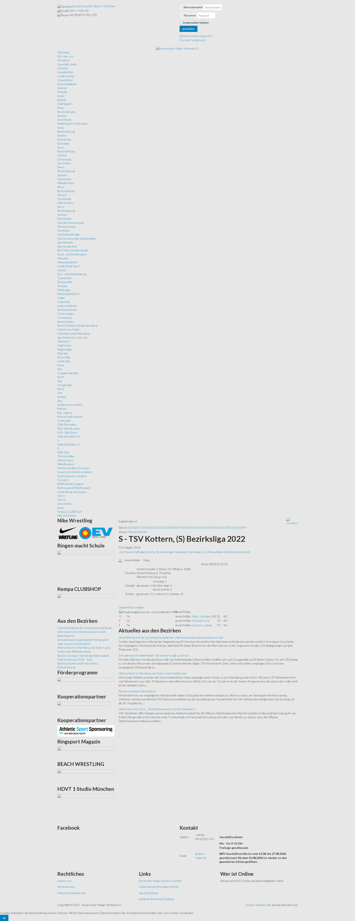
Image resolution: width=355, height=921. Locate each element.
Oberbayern (65, 104)
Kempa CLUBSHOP (69, 511)
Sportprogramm (67, 246)
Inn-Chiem (64, 163)
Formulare (63, 230)
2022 (157, 527)
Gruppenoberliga (67, 373)
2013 (216, 527)
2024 (144, 527)
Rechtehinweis (66, 887)
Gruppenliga (64, 385)
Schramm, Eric (201, 620)
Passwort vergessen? (193, 40)
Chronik (62, 68)
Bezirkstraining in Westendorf (137, 691)
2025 (138, 527)
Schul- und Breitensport (72, 254)
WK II (61, 496)
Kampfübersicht (219, 552)
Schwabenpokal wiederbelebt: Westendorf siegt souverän (154, 655)
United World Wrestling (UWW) (158, 887)
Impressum (64, 881)
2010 (236, 527)
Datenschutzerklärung (71, 893)
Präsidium (63, 60)
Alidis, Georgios (201, 616)
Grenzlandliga (65, 456)
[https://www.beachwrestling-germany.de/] (85, 776)
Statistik (62, 92)
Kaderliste (63, 302)
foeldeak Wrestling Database (156, 899)
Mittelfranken (65, 183)
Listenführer (65, 80)
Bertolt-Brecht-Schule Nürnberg (77, 325)
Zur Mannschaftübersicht (135, 552)
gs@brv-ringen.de (78, 10)
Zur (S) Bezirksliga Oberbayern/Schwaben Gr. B (180, 552)
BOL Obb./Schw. (67, 432)
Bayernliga (63, 357)
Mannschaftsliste (239, 552)
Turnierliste (64, 317)
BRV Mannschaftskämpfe (73, 250)
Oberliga (62, 353)
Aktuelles (63, 258)
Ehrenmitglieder (67, 84)
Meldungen (64, 290)
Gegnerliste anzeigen (132, 607)
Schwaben (63, 143)
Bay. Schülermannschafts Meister (70, 405)
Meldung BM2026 (68, 294)
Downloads (64, 119)
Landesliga (63, 361)
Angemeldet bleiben (196, 22)
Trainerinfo (64, 278)
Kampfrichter (65, 72)
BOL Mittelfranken (69, 428)
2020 (170, 527)
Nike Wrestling (66, 515)
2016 (197, 527)
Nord (60, 365)
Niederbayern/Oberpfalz (72, 123)
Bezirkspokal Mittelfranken (74, 487)
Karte (61, 96)
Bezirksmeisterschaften (72, 476)
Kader (61, 297)
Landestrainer (66, 76)
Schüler (62, 397)
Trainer (62, 270)
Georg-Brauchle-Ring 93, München (93, 6)
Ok (4, 918)
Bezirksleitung (66, 112)
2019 (177, 527)
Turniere (62, 480)
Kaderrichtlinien (67, 305)
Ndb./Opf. (63, 452)
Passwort (190, 15)
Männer (133, 532)
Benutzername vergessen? (196, 36)
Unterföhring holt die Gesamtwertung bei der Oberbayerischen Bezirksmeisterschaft (171, 637)
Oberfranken (65, 202)
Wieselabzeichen (67, 262)
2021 (164, 527)
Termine (62, 286)
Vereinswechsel (67, 309)
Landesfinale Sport (68, 266)
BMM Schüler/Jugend (70, 484)
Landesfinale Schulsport (72, 492)
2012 (223, 527)
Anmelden (188, 28)
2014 (210, 527)
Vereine (62, 88)
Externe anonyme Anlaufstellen (76, 238)
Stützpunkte (64, 282)
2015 (203, 527)
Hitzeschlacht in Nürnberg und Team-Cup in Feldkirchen (153, 673)
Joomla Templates (256, 905)
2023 (151, 527)
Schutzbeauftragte (68, 234)
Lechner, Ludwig (202, 625)
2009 (243, 527)
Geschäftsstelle (67, 64)
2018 (184, 527)
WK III (61, 499)
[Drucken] (292, 521)
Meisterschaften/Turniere (73, 468)
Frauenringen (65, 313)
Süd (59, 369)
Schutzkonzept (66, 226)
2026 (131, 527)
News (60, 107)
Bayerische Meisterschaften (74, 472)
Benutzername (193, 7)
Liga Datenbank (148, 893)
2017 (190, 527)
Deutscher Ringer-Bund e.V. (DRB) (160, 881)
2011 (230, 527)
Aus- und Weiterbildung (71, 274)
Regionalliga (64, 349)
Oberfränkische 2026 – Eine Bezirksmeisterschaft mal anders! (157, 709)
